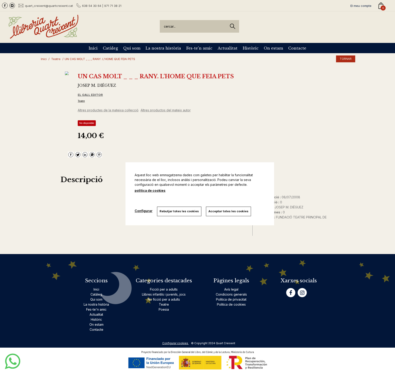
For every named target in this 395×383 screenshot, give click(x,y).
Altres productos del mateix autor (166, 110)
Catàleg (110, 48)
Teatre (81, 101)
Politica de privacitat (231, 299)
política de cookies (150, 190)
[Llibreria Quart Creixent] (43, 36)
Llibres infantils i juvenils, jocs (164, 294)
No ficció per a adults (164, 299)
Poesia (164, 309)
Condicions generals (231, 294)
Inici (93, 48)
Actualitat (228, 48)
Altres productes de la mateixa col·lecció (108, 110)
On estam (273, 48)
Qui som (131, 48)
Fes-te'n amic (199, 48)
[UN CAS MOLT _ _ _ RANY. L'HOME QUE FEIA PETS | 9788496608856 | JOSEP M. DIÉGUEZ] (67, 73)
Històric (251, 48)
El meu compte (360, 6)
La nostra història (163, 48)
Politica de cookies (231, 304)
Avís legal (231, 289)
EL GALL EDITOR (90, 95)
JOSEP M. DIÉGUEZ (97, 85)
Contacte (297, 48)
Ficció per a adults (164, 289)
